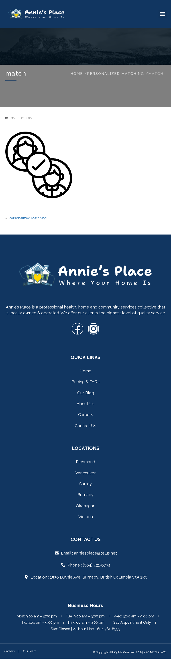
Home (76, 74)
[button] (163, 14)
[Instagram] (93, 329)
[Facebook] (77, 329)
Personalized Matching (115, 74)
